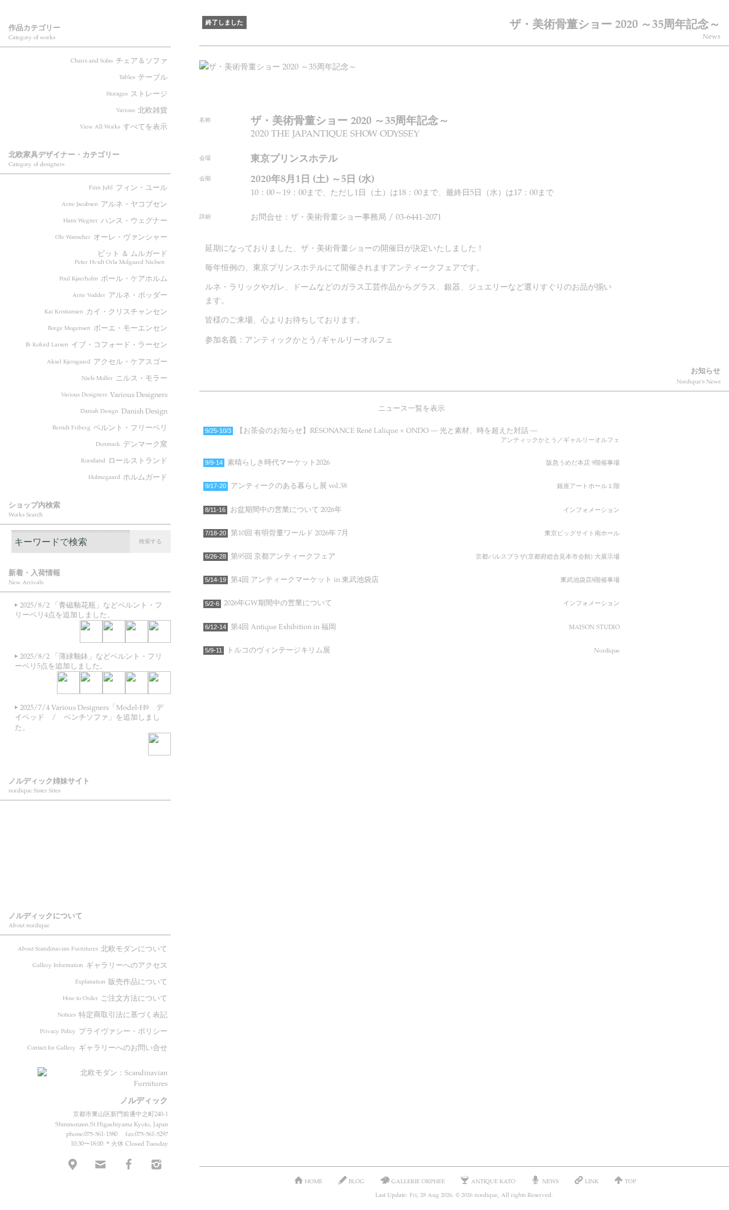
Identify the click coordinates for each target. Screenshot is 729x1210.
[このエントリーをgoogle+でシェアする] (571, 93)
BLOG (91, 882)
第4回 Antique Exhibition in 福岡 (412, 626)
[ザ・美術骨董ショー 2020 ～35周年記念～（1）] (459, 66)
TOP (630, 1181)
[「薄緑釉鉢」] (68, 682)
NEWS (550, 1181)
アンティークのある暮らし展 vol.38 (412, 485)
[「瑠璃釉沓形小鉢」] (114, 682)
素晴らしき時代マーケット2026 (412, 462)
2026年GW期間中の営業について (412, 602)
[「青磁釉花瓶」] (91, 631)
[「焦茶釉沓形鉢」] (159, 682)
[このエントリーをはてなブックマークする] (593, 93)
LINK (592, 1181)
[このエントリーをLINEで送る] (614, 93)
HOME (313, 1181)
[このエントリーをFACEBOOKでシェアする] (549, 93)
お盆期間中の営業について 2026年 (412, 509)
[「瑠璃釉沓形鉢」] (136, 682)
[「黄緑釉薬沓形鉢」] (159, 631)
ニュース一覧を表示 (411, 408)
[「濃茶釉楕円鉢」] (91, 682)
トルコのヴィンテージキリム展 (412, 650)
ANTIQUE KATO (91, 851)
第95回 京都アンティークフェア (412, 556)
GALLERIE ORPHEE (91, 820)
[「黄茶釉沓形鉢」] (114, 631)
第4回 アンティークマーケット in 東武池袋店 (412, 579)
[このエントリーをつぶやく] (528, 93)
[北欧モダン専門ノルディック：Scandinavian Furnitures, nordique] (102, 1074)
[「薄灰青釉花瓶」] (136, 631)
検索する (150, 541)
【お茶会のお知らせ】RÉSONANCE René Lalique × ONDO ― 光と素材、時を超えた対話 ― (412, 434)
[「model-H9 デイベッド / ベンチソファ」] (159, 744)
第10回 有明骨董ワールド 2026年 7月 (412, 532)
